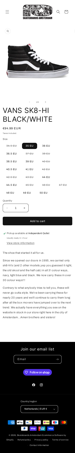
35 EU (29, 145)
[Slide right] (46, 102)
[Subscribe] (57, 359)
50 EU (44, 192)
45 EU (31, 185)
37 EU (31, 154)
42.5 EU (13, 178)
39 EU (29, 161)
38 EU (48, 154)
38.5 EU (11, 161)
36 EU (46, 145)
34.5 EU (13, 146)
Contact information (39, 445)
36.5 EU (11, 153)
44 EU (46, 177)
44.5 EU (11, 185)
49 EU (27, 192)
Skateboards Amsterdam (29, 435)
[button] (7, 12)
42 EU (48, 170)
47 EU (64, 185)
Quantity (7, 200)
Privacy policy (41, 440)
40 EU (48, 162)
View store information (20, 243)
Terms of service (60, 440)
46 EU (48, 185)
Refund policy (24, 440)
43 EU (31, 178)
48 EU (10, 192)
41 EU (29, 169)
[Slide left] (29, 102)
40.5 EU (11, 169)
